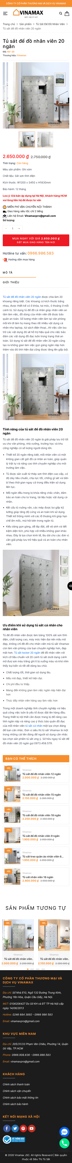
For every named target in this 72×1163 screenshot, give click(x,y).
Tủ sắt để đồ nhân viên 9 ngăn (41, 835)
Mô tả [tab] (8, 272)
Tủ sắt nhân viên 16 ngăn (37, 877)
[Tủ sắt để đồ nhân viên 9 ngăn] (12, 835)
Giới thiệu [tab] (11, 282)
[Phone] (64, 1143)
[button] (5, 14)
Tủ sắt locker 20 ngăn (27, 652)
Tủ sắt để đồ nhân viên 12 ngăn (41, 774)
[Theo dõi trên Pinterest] (23, 1128)
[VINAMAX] (28, 13)
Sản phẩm (25, 24)
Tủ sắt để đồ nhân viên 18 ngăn (41, 815)
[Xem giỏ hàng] (67, 13)
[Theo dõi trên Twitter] (15, 1128)
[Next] (68, 941)
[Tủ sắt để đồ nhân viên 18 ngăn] (12, 814)
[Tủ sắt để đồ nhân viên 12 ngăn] (12, 773)
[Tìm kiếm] (60, 13)
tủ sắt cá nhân (33, 725)
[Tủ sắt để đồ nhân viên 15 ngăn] (12, 794)
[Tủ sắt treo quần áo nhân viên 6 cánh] (12, 856)
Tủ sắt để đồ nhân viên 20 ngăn (22, 296)
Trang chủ (9, 24)
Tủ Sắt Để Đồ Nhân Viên (50, 24)
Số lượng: (9, 220)
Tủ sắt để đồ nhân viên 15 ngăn (41, 794)
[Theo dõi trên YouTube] (31, 1128)
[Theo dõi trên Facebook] (7, 1128)
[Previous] (3, 941)
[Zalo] (64, 1132)
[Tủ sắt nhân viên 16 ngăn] (12, 876)
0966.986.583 (41, 253)
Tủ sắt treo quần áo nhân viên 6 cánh (41, 857)
